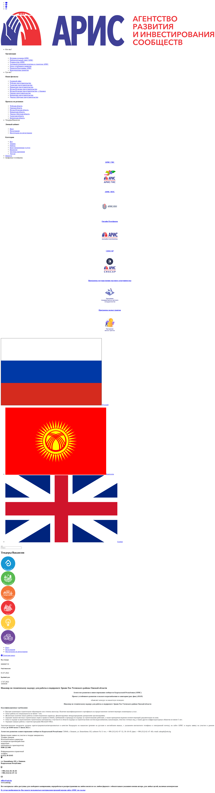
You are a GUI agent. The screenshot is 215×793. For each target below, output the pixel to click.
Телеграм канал (9, 655)
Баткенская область (17, 118)
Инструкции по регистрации (21, 133)
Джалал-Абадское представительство (24, 97)
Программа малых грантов (110, 310)
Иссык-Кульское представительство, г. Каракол (28, 91)
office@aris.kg (6, 780)
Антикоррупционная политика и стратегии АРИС (29, 64)
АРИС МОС (110, 192)
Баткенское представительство (21, 95)
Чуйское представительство (20, 83)
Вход (12, 129)
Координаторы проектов (19, 70)
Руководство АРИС (17, 62)
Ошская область (16, 108)
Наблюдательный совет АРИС (21, 60)
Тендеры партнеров (17, 152)
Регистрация (14, 131)
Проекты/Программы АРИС (21, 68)
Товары (13, 144)
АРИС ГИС (109, 162)
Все (11, 142)
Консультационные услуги (20, 148)
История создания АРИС (19, 58)
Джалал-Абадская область (20, 114)
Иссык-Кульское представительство (23, 89)
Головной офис (16, 81)
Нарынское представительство (21, 87)
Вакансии (13, 150)
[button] (55, 405)
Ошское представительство (20, 93)
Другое (12, 154)
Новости (8, 156)
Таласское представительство (21, 85)
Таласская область (17, 116)
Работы (12, 146)
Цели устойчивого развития (20, 66)
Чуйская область (16, 106)
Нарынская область (17, 112)
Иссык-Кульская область (19, 110)
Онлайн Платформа (110, 221)
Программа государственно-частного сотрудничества (109, 281)
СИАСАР (110, 251)
